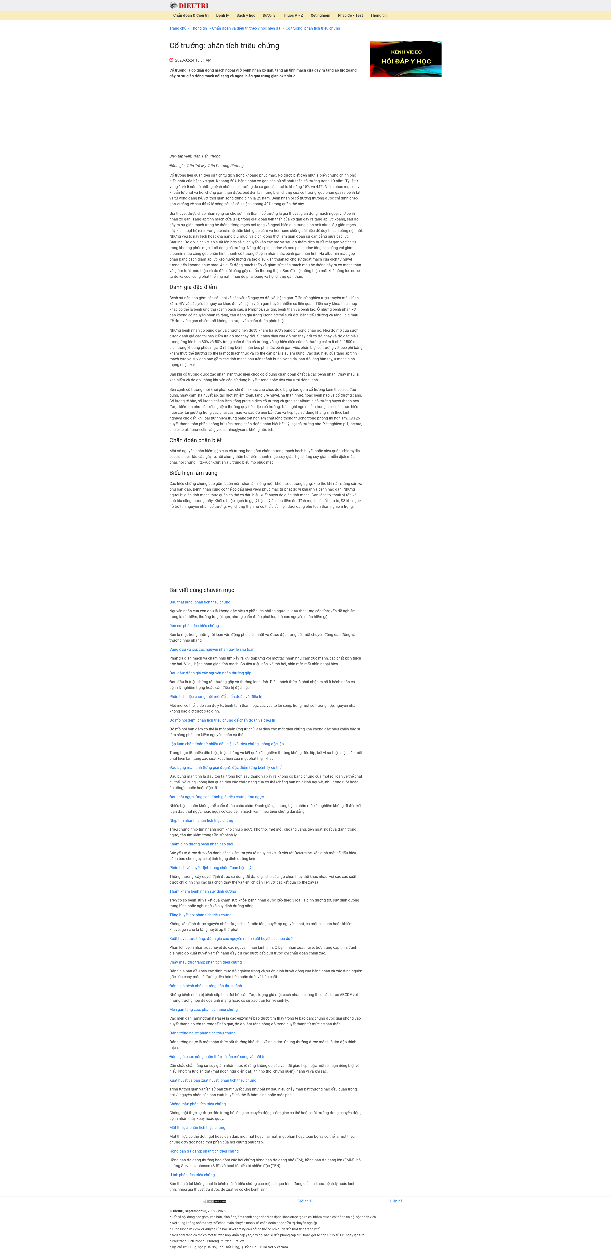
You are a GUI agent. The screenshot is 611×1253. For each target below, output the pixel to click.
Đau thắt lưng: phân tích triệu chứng (199, 602)
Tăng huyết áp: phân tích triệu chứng (200, 915)
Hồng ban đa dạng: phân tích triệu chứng (204, 1151)
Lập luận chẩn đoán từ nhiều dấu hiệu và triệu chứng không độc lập (226, 744)
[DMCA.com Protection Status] (215, 1201)
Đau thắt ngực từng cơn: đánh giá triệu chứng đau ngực (216, 797)
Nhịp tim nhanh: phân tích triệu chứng (201, 820)
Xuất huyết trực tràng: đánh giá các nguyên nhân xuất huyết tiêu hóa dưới (231, 938)
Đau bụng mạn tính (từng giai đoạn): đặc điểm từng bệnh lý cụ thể (225, 767)
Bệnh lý (222, 15)
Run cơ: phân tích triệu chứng (194, 626)
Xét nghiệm (320, 15)
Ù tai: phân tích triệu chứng (192, 1175)
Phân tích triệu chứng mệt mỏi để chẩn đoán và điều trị (215, 696)
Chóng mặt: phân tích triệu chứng (197, 1104)
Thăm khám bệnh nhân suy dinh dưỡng (202, 891)
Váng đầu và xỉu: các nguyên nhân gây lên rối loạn (211, 649)
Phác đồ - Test (350, 15)
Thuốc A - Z (293, 15)
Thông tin (378, 15)
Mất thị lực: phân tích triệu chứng (197, 1127)
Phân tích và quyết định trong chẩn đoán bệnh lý (210, 867)
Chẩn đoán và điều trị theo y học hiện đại (246, 28)
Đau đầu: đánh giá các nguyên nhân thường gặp (210, 673)
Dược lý (269, 15)
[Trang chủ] (188, 5)
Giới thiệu (306, 1201)
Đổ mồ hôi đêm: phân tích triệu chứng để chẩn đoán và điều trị (222, 720)
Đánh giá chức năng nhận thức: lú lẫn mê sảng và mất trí (217, 1056)
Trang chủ (177, 28)
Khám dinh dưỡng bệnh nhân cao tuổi (201, 844)
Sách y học (246, 15)
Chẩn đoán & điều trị (191, 15)
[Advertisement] (266, 116)
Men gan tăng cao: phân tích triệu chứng (203, 1009)
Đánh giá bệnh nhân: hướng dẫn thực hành (205, 986)
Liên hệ (396, 1201)
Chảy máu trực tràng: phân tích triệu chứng (205, 962)
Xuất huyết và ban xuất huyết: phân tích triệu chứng (212, 1080)
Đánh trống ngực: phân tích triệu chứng (202, 1033)
